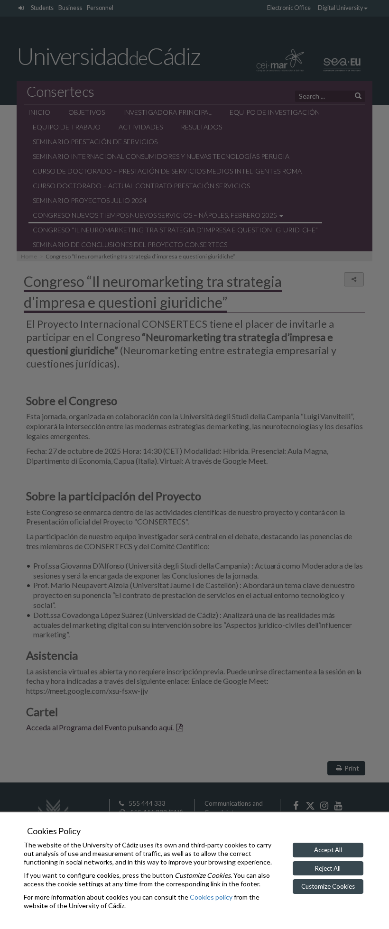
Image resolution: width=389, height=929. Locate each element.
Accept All (328, 850)
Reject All (328, 868)
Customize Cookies (328, 886)
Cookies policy (211, 897)
